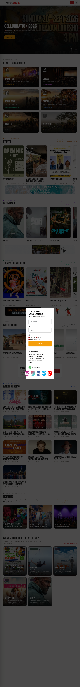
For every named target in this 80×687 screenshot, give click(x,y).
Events (32, 337)
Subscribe (40, 344)
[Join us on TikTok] (33, 373)
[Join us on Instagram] (27, 373)
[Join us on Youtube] (50, 373)
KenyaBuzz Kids (35, 339)
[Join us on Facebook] (38, 373)
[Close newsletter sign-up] (51, 311)
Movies (39, 337)
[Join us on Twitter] (44, 373)
